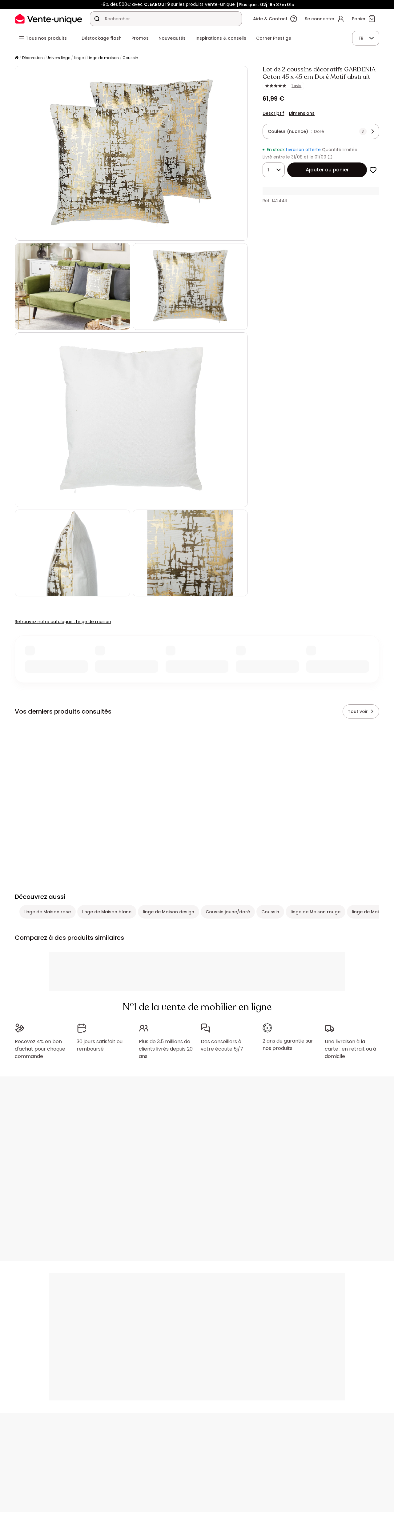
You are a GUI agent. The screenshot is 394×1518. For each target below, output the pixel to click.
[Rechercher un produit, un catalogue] (97, 19)
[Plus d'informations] (330, 156)
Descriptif (273, 113)
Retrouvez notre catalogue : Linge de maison (63, 622)
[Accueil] (16, 58)
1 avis (296, 85)
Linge (79, 57)
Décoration (32, 57)
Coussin (130, 57)
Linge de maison (103, 57)
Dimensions (302, 113)
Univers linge (58, 57)
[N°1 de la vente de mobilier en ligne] (48, 19)
